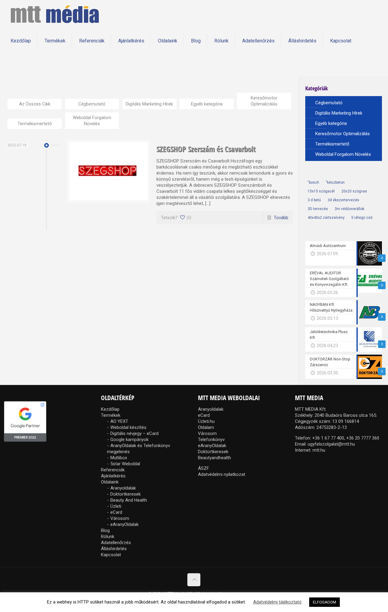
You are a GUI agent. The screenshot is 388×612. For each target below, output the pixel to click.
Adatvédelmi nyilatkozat (221, 474)
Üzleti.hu (206, 421)
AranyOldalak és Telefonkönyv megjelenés (138, 448)
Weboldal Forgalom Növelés (92, 120)
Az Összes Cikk (34, 104)
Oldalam (206, 427)
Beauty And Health (128, 500)
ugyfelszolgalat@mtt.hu (331, 444)
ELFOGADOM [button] (324, 602)
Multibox (118, 457)
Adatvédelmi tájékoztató (277, 602)
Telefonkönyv (211, 439)
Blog (105, 530)
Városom (119, 518)
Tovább (281, 217)
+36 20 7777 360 (362, 438)
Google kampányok (129, 439)
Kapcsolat (111, 554)
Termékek (110, 415)
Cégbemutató (91, 104)
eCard (116, 512)
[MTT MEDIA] (54, 13)
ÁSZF (203, 468)
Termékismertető (35, 123)
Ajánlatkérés (113, 476)
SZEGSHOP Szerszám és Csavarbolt (206, 149)
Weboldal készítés (128, 427)
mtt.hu (319, 450)
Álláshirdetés (114, 548)
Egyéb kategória (206, 104)
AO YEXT (119, 421)
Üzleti (115, 506)
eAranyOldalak (124, 524)
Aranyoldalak (123, 488)
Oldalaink (110, 482)
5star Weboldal (125, 464)
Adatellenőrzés (116, 542)
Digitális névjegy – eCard (134, 433)
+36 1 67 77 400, (328, 438)
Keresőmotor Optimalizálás (264, 101)
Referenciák (113, 470)
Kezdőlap (110, 409)
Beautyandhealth (214, 457)
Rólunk (107, 536)
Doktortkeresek (125, 494)
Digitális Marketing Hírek (149, 104)
